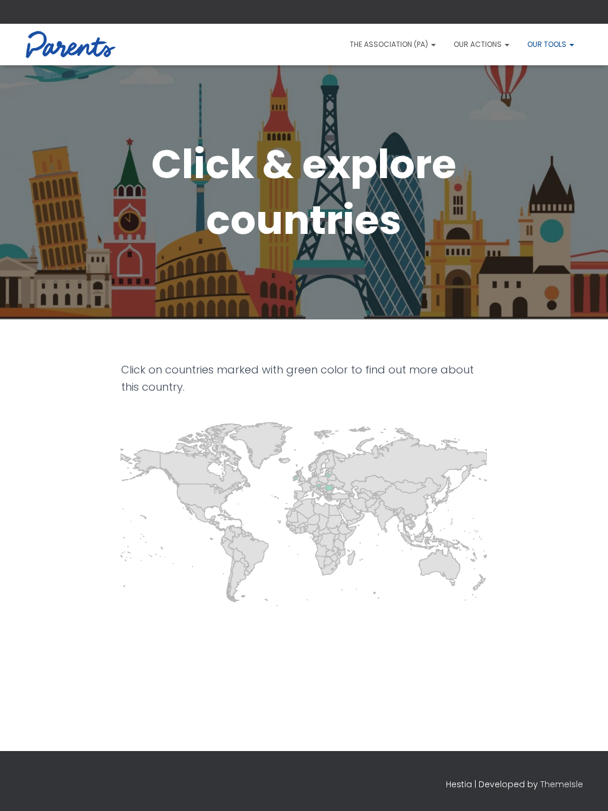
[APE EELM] (70, 44)
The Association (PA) (390, 44)
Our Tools (547, 44)
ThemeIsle (561, 784)
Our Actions (479, 44)
